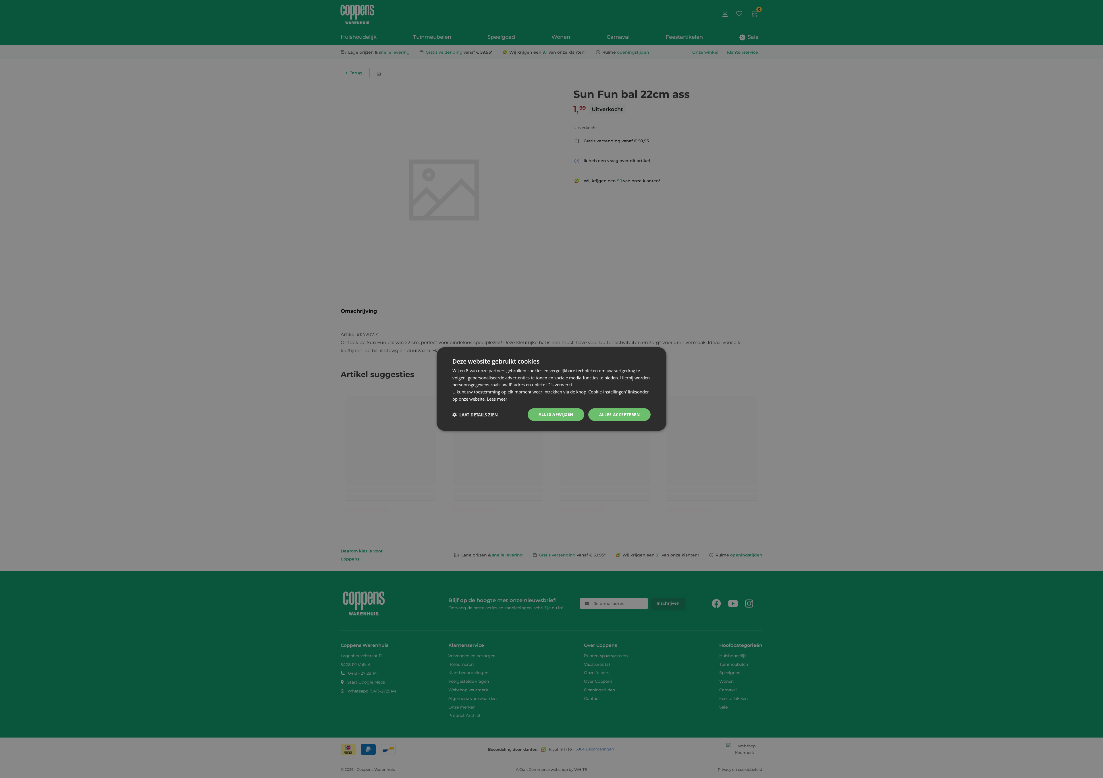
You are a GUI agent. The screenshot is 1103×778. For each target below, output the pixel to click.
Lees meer (497, 398)
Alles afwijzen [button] (556, 414)
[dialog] (551, 389)
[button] (475, 415)
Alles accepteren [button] (619, 414)
